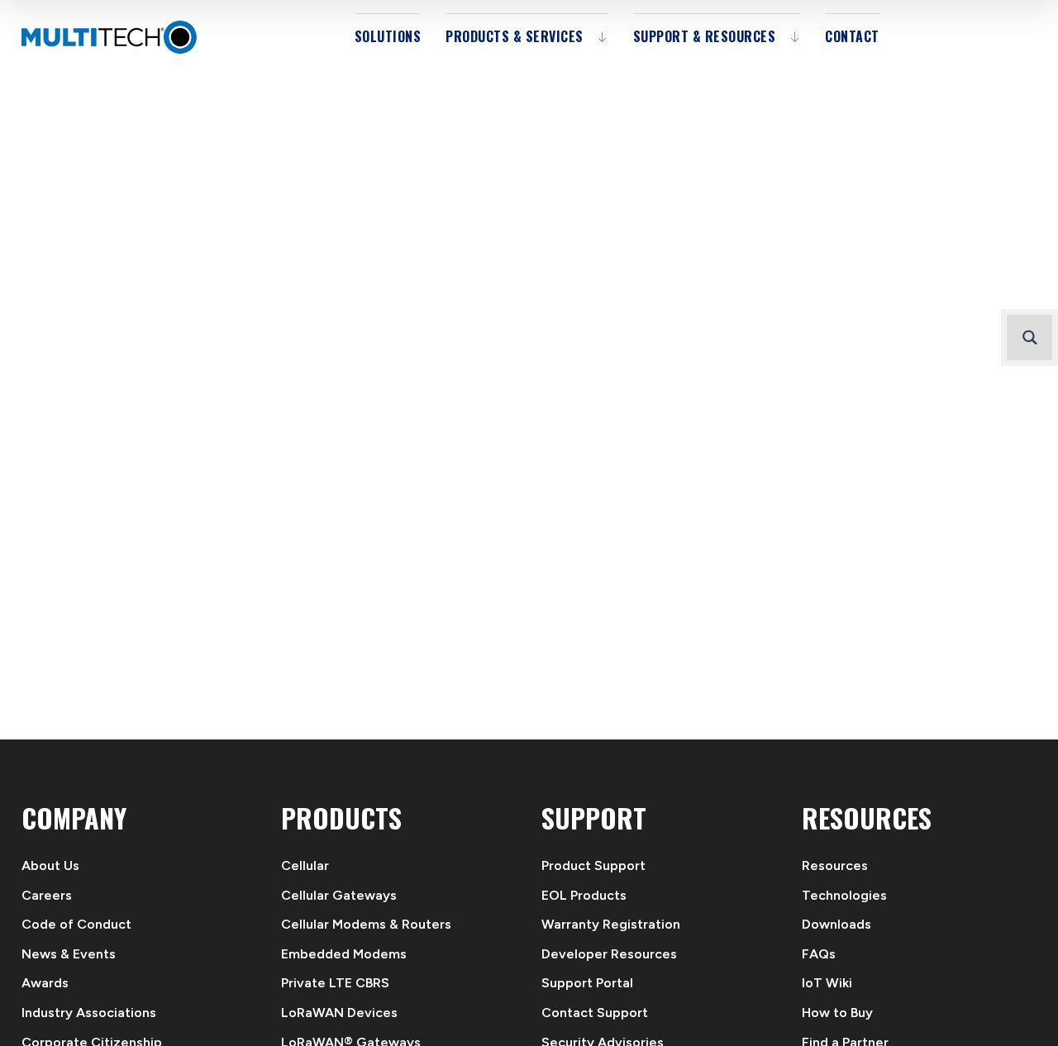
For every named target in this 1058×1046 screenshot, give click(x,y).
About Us (50, 865)
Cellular (305, 865)
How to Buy (837, 1012)
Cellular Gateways (339, 895)
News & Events (68, 954)
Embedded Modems (344, 954)
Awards (45, 983)
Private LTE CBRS (335, 983)
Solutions (388, 36)
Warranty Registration (610, 924)
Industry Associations (88, 1012)
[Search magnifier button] (1029, 337)
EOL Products (584, 895)
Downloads (836, 924)
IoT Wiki (827, 983)
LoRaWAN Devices (339, 1012)
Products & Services (515, 36)
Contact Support (594, 1012)
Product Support (593, 865)
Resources (835, 865)
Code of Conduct (76, 924)
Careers (46, 895)
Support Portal (587, 983)
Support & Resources (704, 36)
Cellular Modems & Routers (366, 924)
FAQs (819, 954)
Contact (852, 36)
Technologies (844, 895)
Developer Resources (609, 954)
